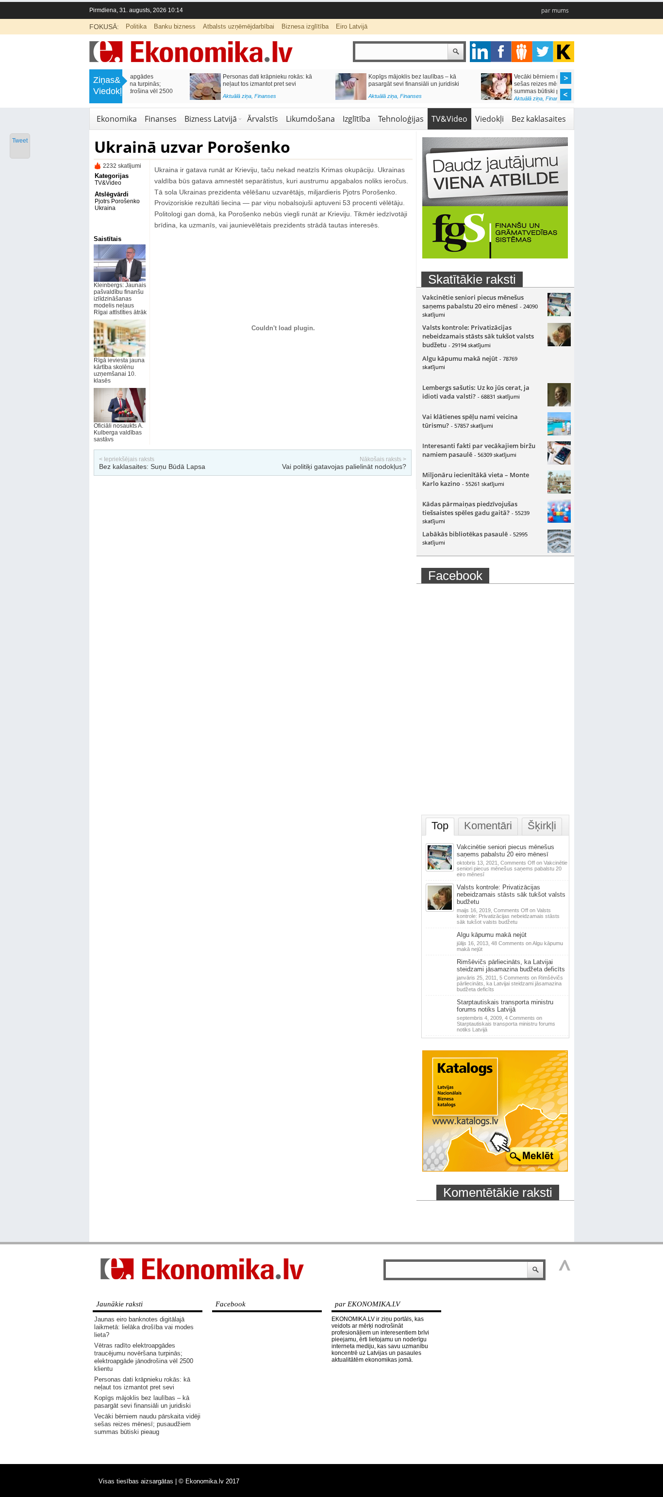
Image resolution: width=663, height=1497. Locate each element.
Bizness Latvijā (358, 98)
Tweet (20, 140)
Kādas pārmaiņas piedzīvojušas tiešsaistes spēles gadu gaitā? (469, 508)
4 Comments (506, 1023)
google (480, 51)
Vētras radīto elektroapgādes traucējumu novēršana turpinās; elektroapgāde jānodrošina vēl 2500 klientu (143, 1357)
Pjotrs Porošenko (117, 201)
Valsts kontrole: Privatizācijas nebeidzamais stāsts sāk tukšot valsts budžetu (478, 336)
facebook (501, 51)
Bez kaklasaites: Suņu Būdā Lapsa (152, 466)
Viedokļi (489, 118)
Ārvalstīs (262, 118)
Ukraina (105, 208)
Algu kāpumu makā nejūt (459, 358)
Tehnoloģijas (401, 118)
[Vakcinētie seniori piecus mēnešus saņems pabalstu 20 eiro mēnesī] (559, 313)
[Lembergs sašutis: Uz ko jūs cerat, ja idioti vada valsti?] (559, 404)
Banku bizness (175, 26)
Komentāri (488, 826)
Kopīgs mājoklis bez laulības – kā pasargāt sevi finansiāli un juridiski (142, 1401)
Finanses (205, 98)
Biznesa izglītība (305, 26)
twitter (542, 51)
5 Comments (510, 983)
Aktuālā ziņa (177, 98)
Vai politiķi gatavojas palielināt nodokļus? (344, 466)
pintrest (522, 51)
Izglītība (356, 118)
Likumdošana (310, 118)
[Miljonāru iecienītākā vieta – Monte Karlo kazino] (559, 491)
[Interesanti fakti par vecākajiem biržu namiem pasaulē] (559, 462)
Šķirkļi (542, 826)
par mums (555, 10)
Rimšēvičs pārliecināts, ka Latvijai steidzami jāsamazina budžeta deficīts (511, 965)
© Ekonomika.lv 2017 (209, 1481)
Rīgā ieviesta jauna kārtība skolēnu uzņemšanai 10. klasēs (119, 370)
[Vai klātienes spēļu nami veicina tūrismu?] (559, 433)
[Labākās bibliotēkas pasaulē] (559, 550)
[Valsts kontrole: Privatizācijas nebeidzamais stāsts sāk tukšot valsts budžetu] (559, 343)
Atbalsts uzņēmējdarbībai (238, 26)
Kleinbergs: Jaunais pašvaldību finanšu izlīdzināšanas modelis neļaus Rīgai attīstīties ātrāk (120, 299)
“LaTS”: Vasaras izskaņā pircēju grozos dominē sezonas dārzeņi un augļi (505, 80)
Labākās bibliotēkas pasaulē (465, 534)
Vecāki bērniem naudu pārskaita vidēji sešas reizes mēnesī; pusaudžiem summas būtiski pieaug (213, 84)
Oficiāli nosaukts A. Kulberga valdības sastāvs (118, 432)
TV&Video (449, 118)
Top (439, 826)
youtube (563, 51)
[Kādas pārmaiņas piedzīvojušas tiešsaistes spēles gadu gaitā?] (559, 520)
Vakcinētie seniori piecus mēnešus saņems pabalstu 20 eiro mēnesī (473, 301)
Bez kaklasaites (539, 118)
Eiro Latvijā (351, 26)
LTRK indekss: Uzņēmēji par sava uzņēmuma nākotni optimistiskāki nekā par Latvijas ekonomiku (360, 84)
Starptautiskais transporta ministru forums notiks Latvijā (505, 1005)
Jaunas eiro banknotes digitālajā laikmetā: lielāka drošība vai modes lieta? (144, 1327)
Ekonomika (117, 118)
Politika (136, 26)
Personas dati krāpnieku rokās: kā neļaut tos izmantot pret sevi (142, 1383)
